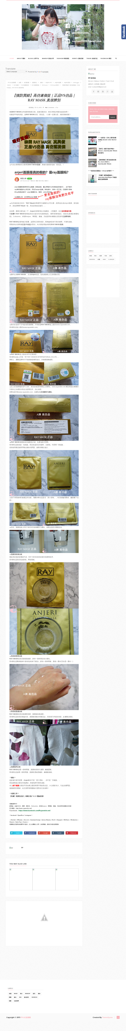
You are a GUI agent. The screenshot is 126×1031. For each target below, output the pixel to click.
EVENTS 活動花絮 (77, 58)
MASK (15, 993)
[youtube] (112, 91)
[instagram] (98, 91)
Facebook (32, 833)
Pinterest (73, 833)
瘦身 (39, 993)
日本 (20, 997)
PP (22, 848)
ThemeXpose (107, 1017)
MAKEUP (27, 993)
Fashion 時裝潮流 (63, 58)
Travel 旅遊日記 (92, 58)
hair (104, 259)
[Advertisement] (20, 958)
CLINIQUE (111, 259)
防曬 (99, 259)
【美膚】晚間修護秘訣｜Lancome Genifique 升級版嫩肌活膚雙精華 (107, 177)
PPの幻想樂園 (26, 1017)
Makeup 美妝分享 (48, 58)
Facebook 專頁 (106, 58)
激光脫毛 (26, 997)
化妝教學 (16, 1001)
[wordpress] (103, 91)
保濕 (90, 256)
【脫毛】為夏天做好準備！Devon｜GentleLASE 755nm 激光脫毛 (107, 151)
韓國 (10, 997)
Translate (44, 72)
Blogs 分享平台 (33, 58)
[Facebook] (93, 91)
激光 (15, 997)
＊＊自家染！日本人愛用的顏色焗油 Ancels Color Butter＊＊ (107, 140)
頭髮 (10, 1001)
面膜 (100, 256)
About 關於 (21, 58)
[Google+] (107, 91)
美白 (95, 256)
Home (12, 58)
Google (45, 833)
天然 (105, 256)
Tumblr (59, 833)
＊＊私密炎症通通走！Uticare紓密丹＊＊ (101, 171)
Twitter (18, 833)
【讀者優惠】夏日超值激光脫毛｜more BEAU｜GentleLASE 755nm (107, 162)
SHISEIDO (92, 259)
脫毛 (110, 256)
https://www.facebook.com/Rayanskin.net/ (34, 810)
